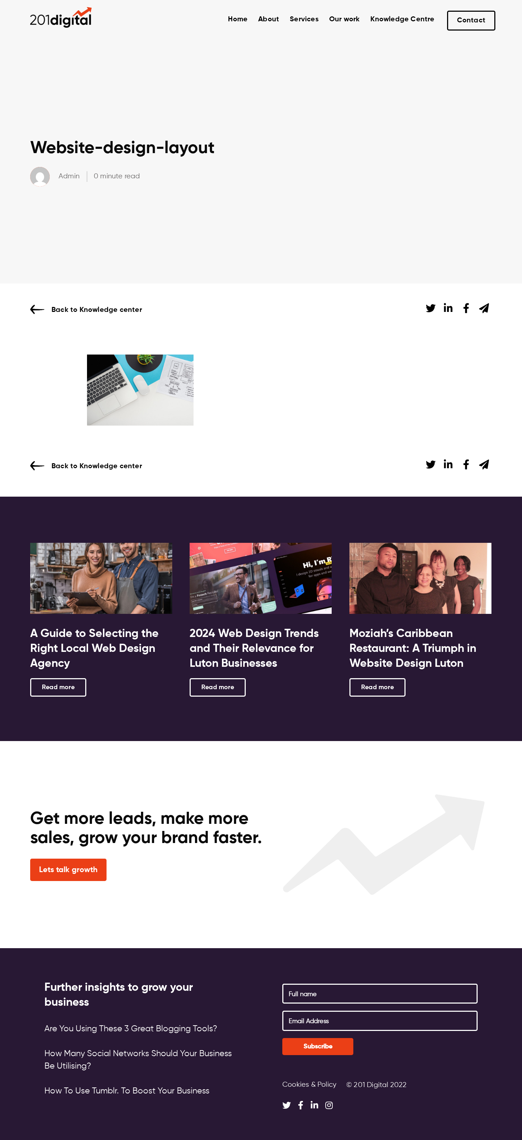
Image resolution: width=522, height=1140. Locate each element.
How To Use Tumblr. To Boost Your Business (127, 1091)
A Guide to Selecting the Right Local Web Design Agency (94, 648)
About (268, 19)
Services (304, 19)
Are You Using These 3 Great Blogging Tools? (130, 1029)
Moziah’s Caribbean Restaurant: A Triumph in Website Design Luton (412, 648)
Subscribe (318, 1046)
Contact (471, 20)
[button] (68, 870)
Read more (58, 687)
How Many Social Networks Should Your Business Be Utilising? (138, 1059)
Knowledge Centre (402, 19)
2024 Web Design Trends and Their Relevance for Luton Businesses (254, 648)
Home (238, 19)
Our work (344, 19)
